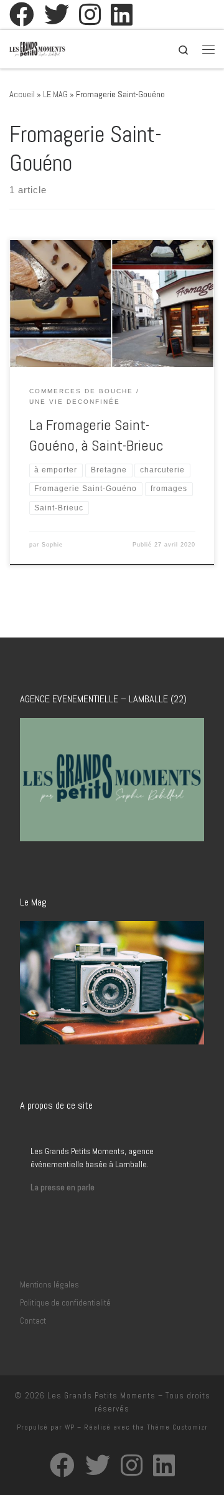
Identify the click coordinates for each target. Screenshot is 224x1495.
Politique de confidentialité (65, 1302)
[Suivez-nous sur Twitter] (56, 14)
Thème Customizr (177, 1427)
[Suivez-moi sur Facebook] (21, 14)
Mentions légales (49, 1284)
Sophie (52, 545)
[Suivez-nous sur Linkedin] (122, 14)
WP (70, 1427)
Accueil (22, 94)
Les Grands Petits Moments (101, 1395)
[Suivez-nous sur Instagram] (90, 14)
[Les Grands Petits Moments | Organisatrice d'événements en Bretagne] (37, 48)
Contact (33, 1321)
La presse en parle (62, 1187)
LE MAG (55, 94)
